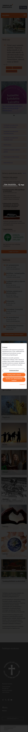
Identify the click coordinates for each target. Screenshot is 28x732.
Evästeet (23, 384)
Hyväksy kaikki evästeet (14, 375)
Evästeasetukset (14, 370)
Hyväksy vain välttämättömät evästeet (14, 379)
